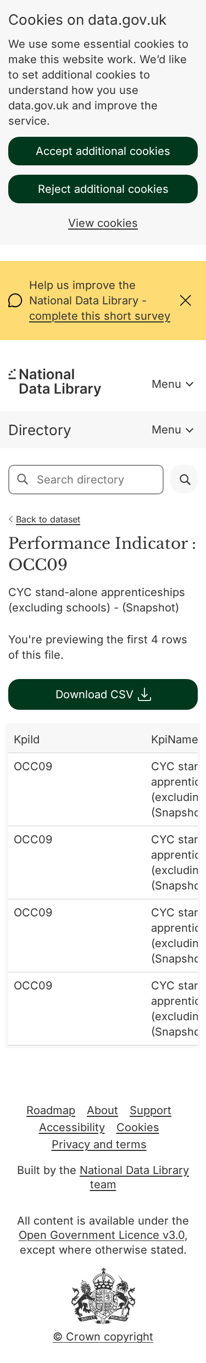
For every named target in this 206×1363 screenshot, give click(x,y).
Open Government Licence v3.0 (102, 1235)
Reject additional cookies (103, 189)
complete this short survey (99, 315)
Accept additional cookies (103, 151)
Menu (166, 384)
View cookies (103, 223)
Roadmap (50, 1110)
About (102, 1110)
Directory (39, 429)
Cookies (137, 1127)
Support (150, 1110)
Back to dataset (48, 519)
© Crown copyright (103, 1336)
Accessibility (72, 1127)
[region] (103, 885)
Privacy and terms (99, 1144)
